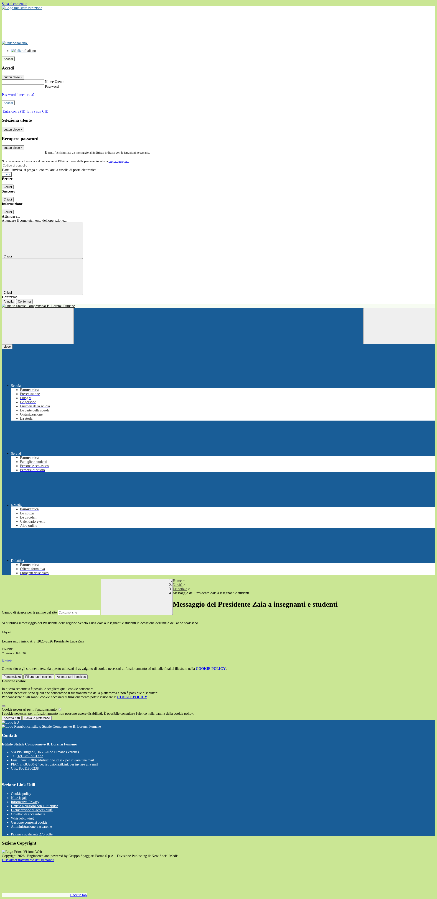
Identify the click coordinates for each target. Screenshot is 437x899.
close (7, 346)
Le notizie (180, 589)
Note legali (19, 798)
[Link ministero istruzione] (22, 8)
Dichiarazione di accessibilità (32, 810)
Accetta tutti (71, 676)
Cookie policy (21, 794)
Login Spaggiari (119, 161)
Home (177, 581)
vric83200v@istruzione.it (57, 760)
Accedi (8, 59)
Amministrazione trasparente (31, 826)
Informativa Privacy (25, 802)
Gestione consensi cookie (29, 822)
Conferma (24, 301)
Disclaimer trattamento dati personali (28, 860)
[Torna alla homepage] (218, 306)
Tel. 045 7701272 (30, 756)
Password (52, 86)
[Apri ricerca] (399, 326)
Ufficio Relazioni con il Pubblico (34, 806)
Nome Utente (54, 82)
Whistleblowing (22, 818)
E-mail (49, 152)
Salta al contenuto (14, 4)
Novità (178, 585)
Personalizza (12, 676)
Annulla (8, 301)
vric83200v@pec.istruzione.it (59, 764)
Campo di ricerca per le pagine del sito (29, 612)
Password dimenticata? (18, 95)
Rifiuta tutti (38, 676)
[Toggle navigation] (38, 326)
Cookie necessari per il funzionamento (30, 709)
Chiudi (8, 187)
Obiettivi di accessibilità (28, 814)
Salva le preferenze (37, 718)
